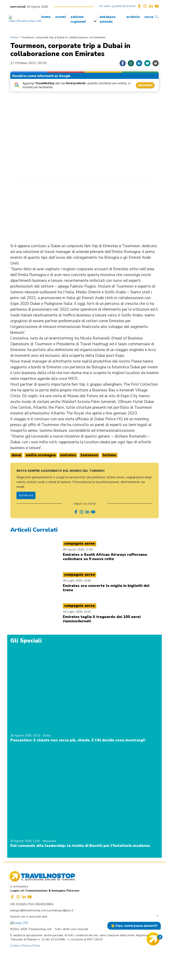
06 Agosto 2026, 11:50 (78, 549)
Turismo (109, 455)
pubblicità (119, 6)
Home (14, 37)
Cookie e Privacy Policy (25, 946)
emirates (68, 455)
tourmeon (89, 455)
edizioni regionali (78, 19)
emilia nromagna (41, 455)
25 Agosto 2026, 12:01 (25, 841)
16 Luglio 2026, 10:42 (77, 612)
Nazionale (49, 841)
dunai (16, 455)
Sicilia (46, 735)
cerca (148, 17)
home (46, 17)
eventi (60, 17)
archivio (133, 17)
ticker (132, 6)
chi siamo (105, 6)
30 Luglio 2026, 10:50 (77, 581)
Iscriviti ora (26, 495)
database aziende (108, 19)
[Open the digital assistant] (153, 938)
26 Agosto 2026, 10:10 (25, 735)
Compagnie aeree (79, 543)
